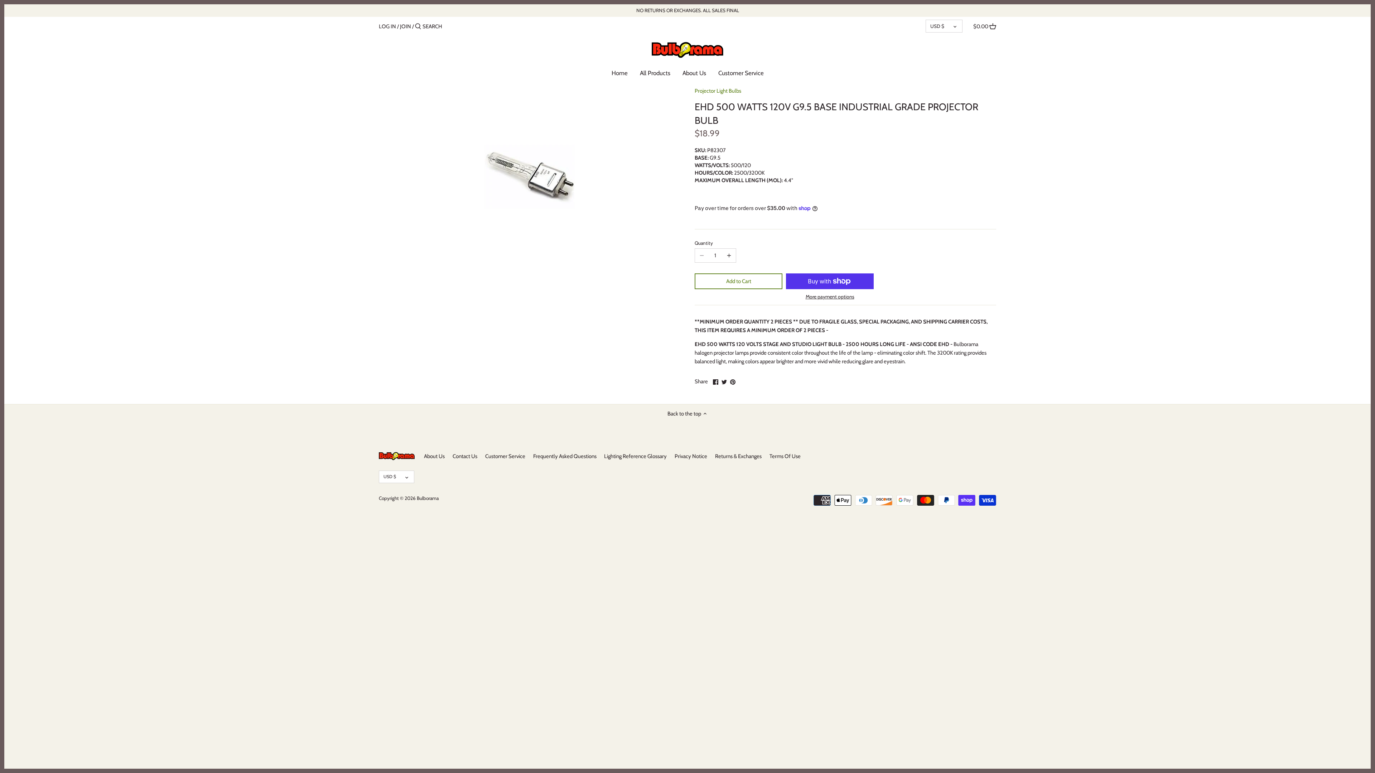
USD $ (937, 26)
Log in (387, 26)
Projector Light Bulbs (718, 91)
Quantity (704, 243)
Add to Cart (738, 281)
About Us (434, 456)
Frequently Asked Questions (565, 456)
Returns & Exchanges (738, 456)
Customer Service (505, 456)
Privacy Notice (691, 456)
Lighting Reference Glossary (635, 456)
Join (405, 26)
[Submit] (418, 26)
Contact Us (465, 456)
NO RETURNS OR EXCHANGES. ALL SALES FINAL (687, 10)
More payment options (830, 297)
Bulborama (428, 498)
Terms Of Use (785, 456)
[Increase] (729, 255)
